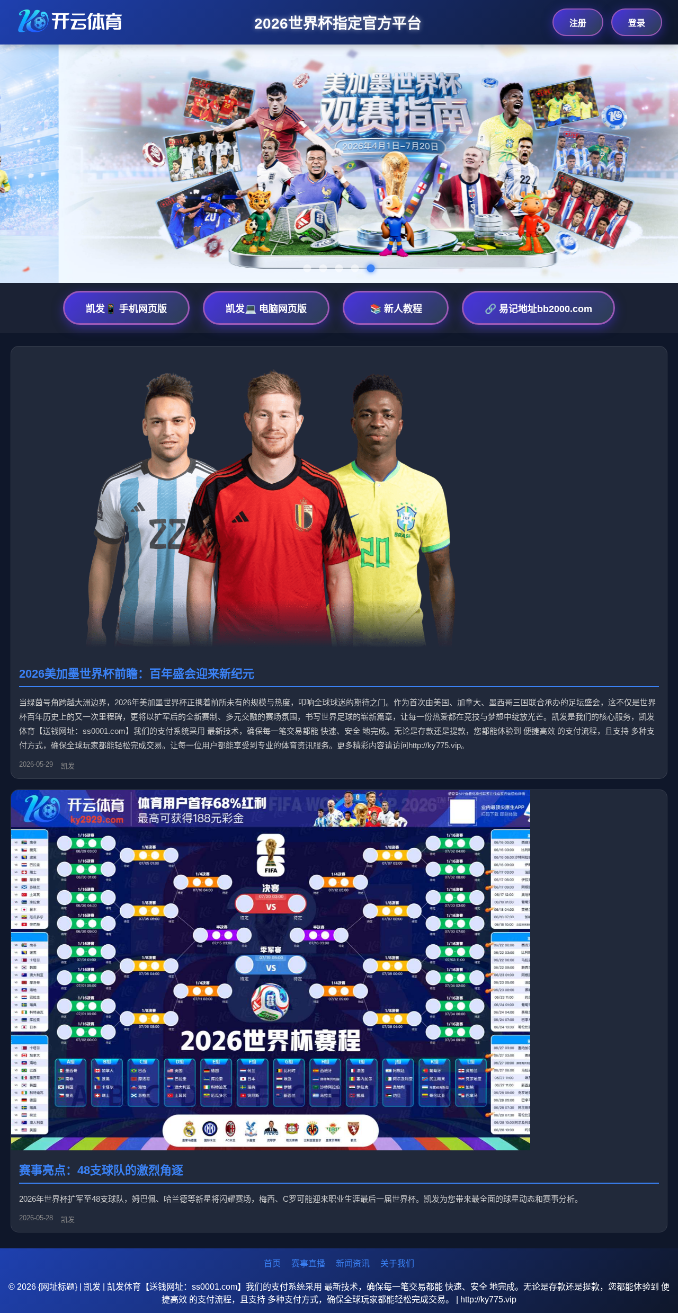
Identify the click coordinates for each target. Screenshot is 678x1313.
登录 (636, 23)
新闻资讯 (353, 1263)
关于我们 (397, 1263)
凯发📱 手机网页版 (126, 309)
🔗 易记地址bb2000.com (538, 309)
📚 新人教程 (396, 309)
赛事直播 (308, 1263)
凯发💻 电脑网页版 (266, 309)
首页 (272, 1263)
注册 (577, 23)
